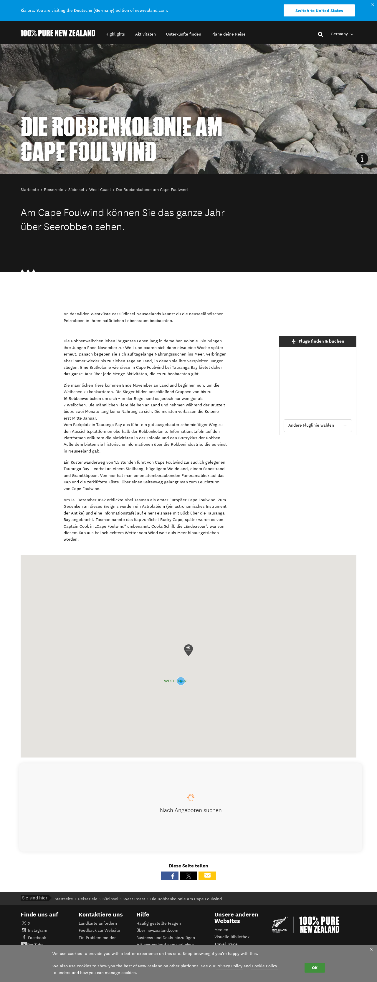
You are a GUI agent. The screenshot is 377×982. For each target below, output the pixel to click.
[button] (115, 34)
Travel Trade (226, 944)
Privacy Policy (229, 965)
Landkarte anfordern (98, 923)
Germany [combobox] (340, 33)
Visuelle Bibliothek (231, 936)
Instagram (37, 930)
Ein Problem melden (98, 937)
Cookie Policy (264, 965)
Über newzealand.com (157, 930)
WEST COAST (176, 680)
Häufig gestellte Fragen (158, 923)
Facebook (37, 937)
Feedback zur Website (99, 930)
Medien (221, 929)
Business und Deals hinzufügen (165, 937)
